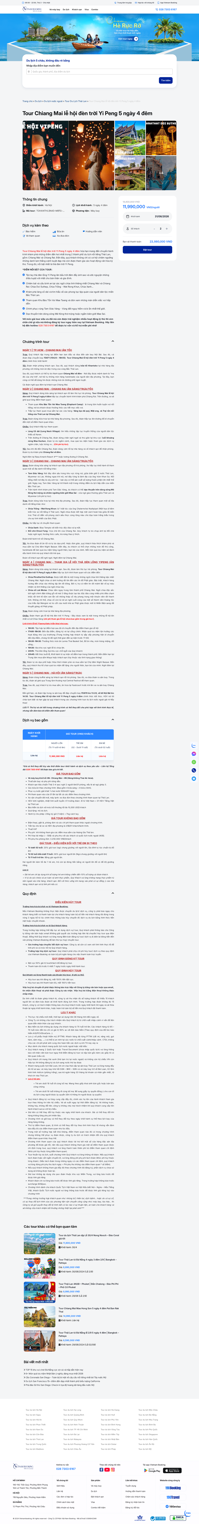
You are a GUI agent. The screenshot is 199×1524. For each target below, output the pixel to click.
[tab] (68, 342)
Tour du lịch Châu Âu (72, 1449)
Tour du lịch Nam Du (34, 1429)
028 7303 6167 (168, 9)
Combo (94, 9)
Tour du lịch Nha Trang (148, 1420)
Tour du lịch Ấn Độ (146, 1444)
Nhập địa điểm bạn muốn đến (43, 65)
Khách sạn (77, 9)
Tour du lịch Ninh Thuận (73, 1425)
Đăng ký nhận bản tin (134, 1502)
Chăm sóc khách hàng (135, 1496)
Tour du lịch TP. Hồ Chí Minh (75, 1429)
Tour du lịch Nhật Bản (110, 1439)
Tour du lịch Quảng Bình (73, 1415)
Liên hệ (60, 1491)
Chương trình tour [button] (36, 342)
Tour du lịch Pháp (108, 1449)
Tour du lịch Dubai (108, 1444)
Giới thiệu (61, 1486)
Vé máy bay (54, 9)
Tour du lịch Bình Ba (147, 1425)
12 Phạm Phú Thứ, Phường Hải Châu (29, 1506)
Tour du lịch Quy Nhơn (73, 1420)
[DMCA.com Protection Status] (178, 1518)
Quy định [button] (29, 894)
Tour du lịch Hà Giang (110, 1410)
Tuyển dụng (130, 1486)
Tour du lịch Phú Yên (110, 1420)
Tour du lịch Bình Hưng (110, 1425)
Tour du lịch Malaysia (72, 1439)
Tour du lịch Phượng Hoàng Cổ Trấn (78, 1444)
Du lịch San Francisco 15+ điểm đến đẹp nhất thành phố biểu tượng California (62, 1381)
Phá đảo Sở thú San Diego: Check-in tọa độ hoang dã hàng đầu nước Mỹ (59, 1385)
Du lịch (66, 9)
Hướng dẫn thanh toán (135, 1491)
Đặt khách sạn (97, 1496)
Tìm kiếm (165, 80)
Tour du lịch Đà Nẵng (147, 1415)
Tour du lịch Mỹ (144, 1449)
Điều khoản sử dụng (65, 1507)
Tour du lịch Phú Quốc (147, 1429)
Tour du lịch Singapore (148, 1434)
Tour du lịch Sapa (33, 1415)
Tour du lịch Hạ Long (72, 1410)
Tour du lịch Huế (108, 1415)
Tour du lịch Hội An (34, 1420)
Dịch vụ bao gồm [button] (35, 720)
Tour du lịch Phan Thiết (35, 1425)
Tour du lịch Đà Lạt (71, 1434)
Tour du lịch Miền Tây (110, 1434)
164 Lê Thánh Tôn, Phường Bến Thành (30, 1488)
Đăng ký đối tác (132, 1507)
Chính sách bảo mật (65, 1502)
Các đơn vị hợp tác (65, 1496)
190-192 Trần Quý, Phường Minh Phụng (30, 1485)
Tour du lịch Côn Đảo (35, 1434)
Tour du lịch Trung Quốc (36, 1444)
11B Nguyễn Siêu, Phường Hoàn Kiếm (29, 1497)
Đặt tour (147, 249)
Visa (87, 9)
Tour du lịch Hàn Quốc (148, 1439)
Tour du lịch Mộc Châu (148, 1410)
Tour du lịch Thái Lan (35, 1439)
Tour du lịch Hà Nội (34, 1410)
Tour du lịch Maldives (35, 1449)
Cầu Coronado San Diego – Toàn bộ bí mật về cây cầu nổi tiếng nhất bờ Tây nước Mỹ (65, 1377)
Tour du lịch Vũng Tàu (110, 1429)
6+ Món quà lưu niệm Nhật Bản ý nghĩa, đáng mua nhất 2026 (54, 1373)
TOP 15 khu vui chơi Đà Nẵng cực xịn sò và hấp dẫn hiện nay (54, 1370)
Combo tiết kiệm (98, 1507)
